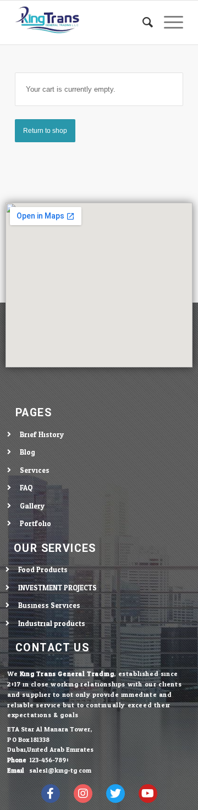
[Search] (142, 22)
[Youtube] (148, 793)
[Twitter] (115, 793)
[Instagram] (83, 793)
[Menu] (168, 22)
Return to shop (45, 131)
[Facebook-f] (50, 793)
